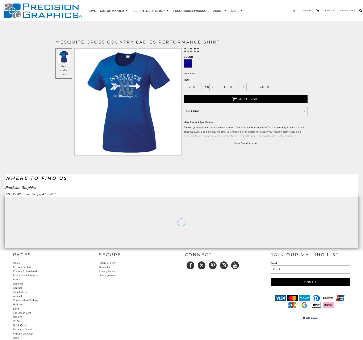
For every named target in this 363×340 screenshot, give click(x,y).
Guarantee (104, 267)
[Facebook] (190, 265)
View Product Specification (199, 122)
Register (307, 10)
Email (274, 263)
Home (16, 263)
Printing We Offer (23, 333)
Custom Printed (22, 267)
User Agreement (108, 275)
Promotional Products (25, 275)
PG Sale (17, 321)
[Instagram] (224, 265)
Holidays (18, 304)
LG (226, 87)
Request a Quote (22, 329)
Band (16, 308)
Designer (18, 283)
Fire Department (22, 313)
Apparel (17, 296)
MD (207, 87)
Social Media (20, 292)
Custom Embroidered (25, 271)
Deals (16, 337)
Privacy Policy (107, 271)
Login (294, 10)
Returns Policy (107, 263)
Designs (17, 317)
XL (244, 87)
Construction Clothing (25, 300)
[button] (114, 10)
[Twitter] (201, 265)
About (16, 279)
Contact (17, 288)
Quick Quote (20, 325)
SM (189, 87)
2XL (262, 87)
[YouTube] (235, 265)
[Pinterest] (213, 265)
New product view (63, 70)
